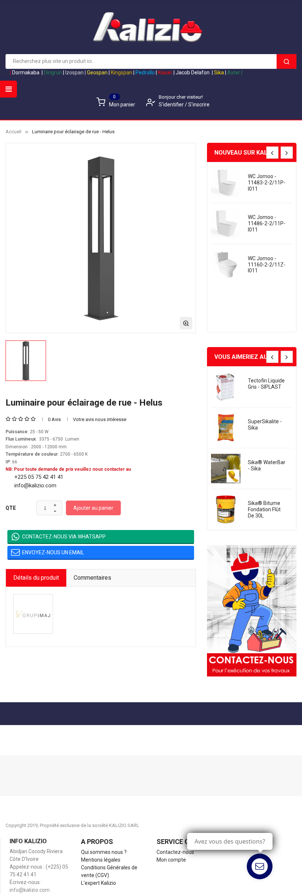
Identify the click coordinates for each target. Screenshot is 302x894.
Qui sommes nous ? (104, 852)
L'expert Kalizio (98, 883)
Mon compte (171, 860)
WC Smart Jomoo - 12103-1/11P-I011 (266, 223)
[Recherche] (286, 61)
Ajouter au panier (93, 508)
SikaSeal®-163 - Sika (267, 465)
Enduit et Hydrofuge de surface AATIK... (266, 182)
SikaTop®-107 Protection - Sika (267, 424)
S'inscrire (199, 104)
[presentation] (272, 152)
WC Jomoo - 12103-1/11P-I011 (264, 264)
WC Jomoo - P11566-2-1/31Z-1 (262, 305)
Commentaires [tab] (92, 577)
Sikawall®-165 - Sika (266, 384)
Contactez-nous (175, 852)
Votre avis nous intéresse (99, 419)
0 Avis (54, 419)
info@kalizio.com (30, 890)
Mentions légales (100, 860)
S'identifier (172, 104)
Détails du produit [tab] (36, 577)
